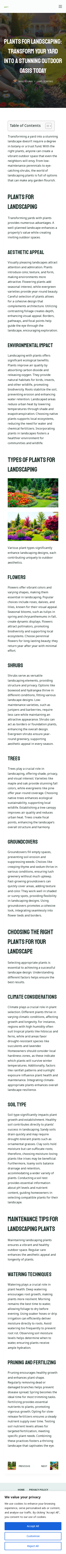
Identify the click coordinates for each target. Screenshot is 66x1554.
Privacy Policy (38, 1489)
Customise (33, 1536)
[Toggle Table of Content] (47, 126)
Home (21, 1489)
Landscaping (45, 81)
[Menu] (60, 6)
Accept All (33, 1526)
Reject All (33, 1546)
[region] (33, 1522)
